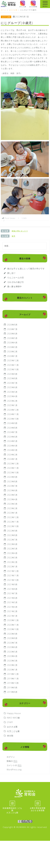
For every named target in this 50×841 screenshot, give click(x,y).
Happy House (14, 713)
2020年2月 (12, 665)
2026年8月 (12, 324)
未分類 (10, 735)
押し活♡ (11, 273)
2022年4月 (12, 553)
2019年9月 (12, 687)
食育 (13, 236)
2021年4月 (12, 607)
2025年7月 (12, 383)
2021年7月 (12, 593)
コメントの (14, 765)
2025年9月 (12, 374)
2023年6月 (12, 490)
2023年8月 (12, 481)
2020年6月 (12, 647)
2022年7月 (12, 539)
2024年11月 (13, 414)
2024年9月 (12, 423)
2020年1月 (12, 669)
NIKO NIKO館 (13, 717)
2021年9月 (12, 584)
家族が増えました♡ (20, 231)
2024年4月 (12, 445)
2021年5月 (12, 602)
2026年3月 (12, 347)
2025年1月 (12, 405)
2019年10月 (13, 683)
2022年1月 (12, 566)
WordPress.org (14, 769)
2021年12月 (13, 571)
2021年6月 (12, 598)
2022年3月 (12, 557)
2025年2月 (12, 401)
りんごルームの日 (15, 277)
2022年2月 (12, 562)
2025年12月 (13, 360)
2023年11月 (13, 468)
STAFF (10, 722)
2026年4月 (12, 342)
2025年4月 (12, 396)
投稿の (12, 761)
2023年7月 (12, 486)
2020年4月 (12, 656)
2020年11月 (13, 625)
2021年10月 (13, 580)
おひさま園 (6, 17)
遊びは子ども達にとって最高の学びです (26, 268)
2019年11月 (13, 678)
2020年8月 (12, 638)
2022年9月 (12, 530)
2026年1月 (12, 356)
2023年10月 (13, 472)
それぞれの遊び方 (15, 282)
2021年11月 (13, 575)
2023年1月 (12, 512)
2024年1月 (12, 459)
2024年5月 (12, 441)
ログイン (11, 757)
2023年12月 (13, 463)
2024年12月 (13, 410)
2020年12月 (13, 620)
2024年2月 (12, 454)
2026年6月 (12, 333)
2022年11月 (13, 521)
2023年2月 (12, 508)
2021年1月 (12, 616)
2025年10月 (13, 369)
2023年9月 (12, 477)
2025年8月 (12, 378)
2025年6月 (12, 387)
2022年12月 (13, 517)
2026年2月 (12, 351)
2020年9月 (12, 633)
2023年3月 (12, 504)
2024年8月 (12, 427)
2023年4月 (12, 499)
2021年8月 (12, 589)
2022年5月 (12, 548)
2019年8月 (12, 692)
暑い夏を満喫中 (14, 286)
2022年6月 (12, 544)
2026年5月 (12, 338)
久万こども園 (13, 731)
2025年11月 (13, 365)
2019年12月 (13, 674)
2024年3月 (12, 450)
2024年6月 (12, 436)
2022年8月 (12, 535)
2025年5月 (12, 392)
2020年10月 (13, 629)
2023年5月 (12, 495)
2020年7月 (12, 642)
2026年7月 (12, 329)
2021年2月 (12, 611)
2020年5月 (12, 651)
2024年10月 (13, 418)
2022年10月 (13, 526)
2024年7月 (12, 432)
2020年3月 (12, 660)
